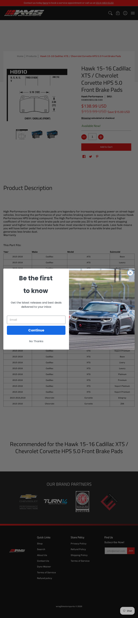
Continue (36, 330)
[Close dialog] (130, 273)
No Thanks (36, 341)
